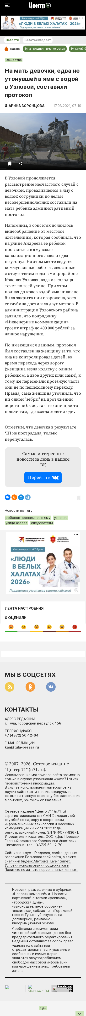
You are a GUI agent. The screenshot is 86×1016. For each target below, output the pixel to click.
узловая (60, 518)
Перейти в (39, 477)
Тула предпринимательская (45, 48)
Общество (13, 60)
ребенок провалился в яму (27, 518)
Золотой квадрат (37, 40)
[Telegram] (28, 497)
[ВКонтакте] (8, 497)
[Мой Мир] (21, 497)
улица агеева (16, 523)
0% (11, 627)
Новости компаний (29, 894)
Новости (12, 40)
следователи (42, 523)
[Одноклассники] (14, 497)
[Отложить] (9, 163)
